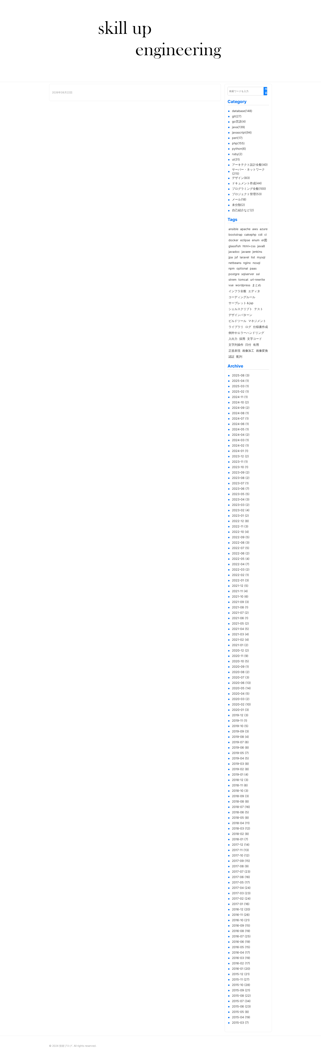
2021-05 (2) (240, 623)
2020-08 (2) (240, 672)
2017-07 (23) (241, 871)
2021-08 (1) (240, 607)
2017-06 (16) (241, 877)
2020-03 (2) (240, 699)
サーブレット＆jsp (240, 303)
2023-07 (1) (240, 483)
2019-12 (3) (240, 715)
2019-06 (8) (240, 747)
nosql (256, 263)
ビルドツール (237, 321)
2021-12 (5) (240, 586)
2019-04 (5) (240, 758)
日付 (248, 344)
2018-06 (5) (240, 812)
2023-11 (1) (240, 461)
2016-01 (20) (241, 968)
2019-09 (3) (240, 731)
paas (253, 268)
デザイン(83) (241, 178)
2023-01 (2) (240, 515)
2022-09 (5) (240, 537)
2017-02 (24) (241, 898)
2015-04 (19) (241, 1017)
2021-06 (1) (240, 618)
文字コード (254, 339)
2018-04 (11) (241, 823)
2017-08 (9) (240, 866)
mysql (261, 257)
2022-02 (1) (240, 575)
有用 (256, 344)
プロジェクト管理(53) (247, 194)
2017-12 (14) (240, 844)
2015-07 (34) (241, 1001)
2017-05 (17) (241, 882)
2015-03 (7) (240, 1022)
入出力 (232, 339)
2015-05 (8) (240, 1012)
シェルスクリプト (240, 309)
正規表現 (234, 350)
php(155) (238, 143)
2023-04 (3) (240, 499)
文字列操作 (235, 344)
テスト (258, 309)
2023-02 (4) (240, 510)
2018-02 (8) (240, 834)
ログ (248, 327)
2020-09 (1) (240, 666)
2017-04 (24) (241, 888)
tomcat (243, 279)
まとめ (256, 285)
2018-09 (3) (240, 796)
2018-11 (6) (240, 785)
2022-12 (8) (240, 521)
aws (255, 229)
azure (264, 229)
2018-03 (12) (241, 828)
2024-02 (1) (240, 445)
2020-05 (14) (241, 688)
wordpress (242, 285)
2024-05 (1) (240, 429)
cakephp (250, 234)
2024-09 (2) (240, 408)
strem (232, 279)
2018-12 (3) (240, 780)
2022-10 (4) (240, 532)
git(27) (236, 116)
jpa (230, 257)
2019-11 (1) (239, 720)
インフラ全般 (237, 291)
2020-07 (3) (240, 677)
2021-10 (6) (240, 596)
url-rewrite (257, 279)
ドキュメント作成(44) (247, 183)
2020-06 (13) (241, 683)
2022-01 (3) (240, 580)
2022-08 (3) (240, 542)
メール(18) (239, 199)
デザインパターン (240, 315)
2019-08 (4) (240, 737)
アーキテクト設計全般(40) (250, 164)
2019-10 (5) (240, 726)
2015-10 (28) (241, 985)
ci (265, 234)
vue (231, 285)
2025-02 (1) (240, 391)
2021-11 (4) (240, 591)
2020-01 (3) (240, 710)
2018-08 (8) (240, 801)
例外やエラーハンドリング (246, 333)
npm (231, 268)
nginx (247, 263)
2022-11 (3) (240, 526)
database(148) (242, 111)
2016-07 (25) (241, 936)
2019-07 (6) (240, 742)
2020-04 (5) (240, 693)
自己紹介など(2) (243, 210)
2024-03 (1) (240, 440)
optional (242, 268)
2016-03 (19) (241, 958)
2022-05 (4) (240, 559)
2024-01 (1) (240, 451)
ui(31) (236, 159)
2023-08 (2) (240, 478)
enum (256, 240)
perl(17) (237, 138)
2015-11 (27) (240, 979)
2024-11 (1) (240, 397)
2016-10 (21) (241, 920)
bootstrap (235, 234)
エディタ (254, 291)
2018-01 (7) (240, 839)
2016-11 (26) (241, 915)
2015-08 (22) (241, 995)
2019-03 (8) (240, 764)
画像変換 (262, 350)
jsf (236, 257)
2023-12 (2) (240, 456)
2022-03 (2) (240, 569)
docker (233, 240)
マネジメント (257, 321)
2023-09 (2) (240, 472)
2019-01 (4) (240, 774)
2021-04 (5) (240, 629)
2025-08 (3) (240, 375)
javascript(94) (242, 132)
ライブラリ (235, 327)
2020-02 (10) (241, 704)
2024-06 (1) (240, 424)
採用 (242, 339)
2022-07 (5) (240, 548)
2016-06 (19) (241, 942)
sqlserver (247, 274)
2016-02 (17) (241, 963)
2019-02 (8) (240, 769)
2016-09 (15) (241, 925)
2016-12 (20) (241, 909)
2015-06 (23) (241, 1006)
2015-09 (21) (241, 990)
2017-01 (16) (240, 904)
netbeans (234, 263)
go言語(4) (239, 121)
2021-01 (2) (240, 645)
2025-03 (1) (240, 386)
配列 (239, 356)
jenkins (257, 252)
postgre (233, 274)
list (253, 257)
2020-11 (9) (240, 656)
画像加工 (248, 350)
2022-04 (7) (240, 564)
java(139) (238, 127)
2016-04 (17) (241, 952)
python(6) (239, 148)
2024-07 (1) (240, 418)
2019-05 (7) (240, 753)
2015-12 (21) (241, 974)
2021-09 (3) (240, 602)
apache (245, 229)
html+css (249, 246)
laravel (244, 257)
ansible (233, 229)
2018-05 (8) (240, 817)
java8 (261, 246)
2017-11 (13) (240, 850)
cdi (260, 234)
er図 (264, 240)
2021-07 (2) (240, 613)
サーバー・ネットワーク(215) (248, 171)
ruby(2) (237, 154)
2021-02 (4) (240, 639)
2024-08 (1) (240, 413)
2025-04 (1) (240, 381)
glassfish (234, 246)
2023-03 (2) (240, 505)
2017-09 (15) (241, 861)
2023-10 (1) (240, 467)
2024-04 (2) (240, 435)
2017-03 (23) (241, 893)
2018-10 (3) (240, 790)
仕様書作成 (260, 327)
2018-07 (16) (241, 807)
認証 (231, 356)
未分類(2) (238, 205)
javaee (246, 252)
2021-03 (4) (240, 634)
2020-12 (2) (240, 650)
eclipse (245, 240)
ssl (258, 274)
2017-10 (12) (240, 855)
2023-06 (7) (240, 488)
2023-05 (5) (240, 494)
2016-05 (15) (241, 947)
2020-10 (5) (240, 661)
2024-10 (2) (240, 402)
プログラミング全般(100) (249, 188)
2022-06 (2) (240, 553)
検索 (266, 90)
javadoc (234, 252)
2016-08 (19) (241, 931)
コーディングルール (241, 297)
